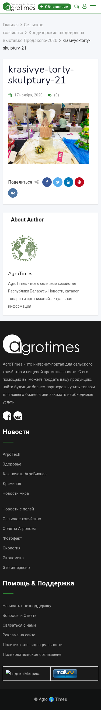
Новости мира (16, 493)
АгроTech (11, 454)
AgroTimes (20, 273)
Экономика (13, 557)
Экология (11, 548)
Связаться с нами (19, 625)
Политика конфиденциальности (32, 644)
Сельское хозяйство (22, 518)
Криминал (12, 483)
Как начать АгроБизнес (25, 473)
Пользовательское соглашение (32, 654)
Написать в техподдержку (27, 605)
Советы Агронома (19, 528)
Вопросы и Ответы (20, 615)
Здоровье (12, 464)
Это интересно (16, 567)
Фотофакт (12, 538)
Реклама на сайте (19, 635)
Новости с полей (18, 509)
